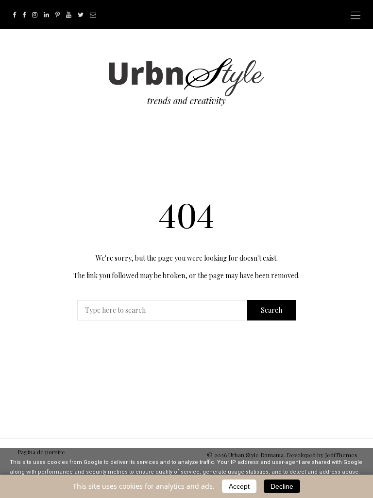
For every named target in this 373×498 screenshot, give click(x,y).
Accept (239, 486)
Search (271, 310)
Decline (282, 486)
